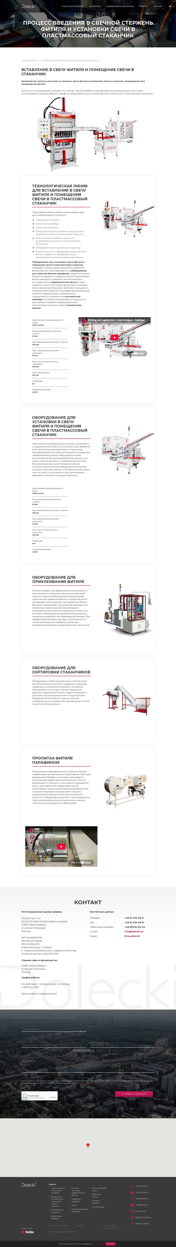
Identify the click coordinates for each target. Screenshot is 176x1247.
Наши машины (29, 60)
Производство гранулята (57, 1211)
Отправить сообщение (134, 1094)
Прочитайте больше (98, 1244)
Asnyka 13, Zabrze (142, 1223)
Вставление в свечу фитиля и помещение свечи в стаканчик (57, 1201)
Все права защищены (57, 1225)
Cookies (79, 1225)
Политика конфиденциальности (62, 1232)
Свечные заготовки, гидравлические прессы (78, 1191)
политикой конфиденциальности (90, 1083)
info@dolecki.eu (134, 931)
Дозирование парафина (56, 1217)
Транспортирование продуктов (79, 1210)
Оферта (52, 1184)
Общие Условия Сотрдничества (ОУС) (112, 1226)
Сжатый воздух (98, 1207)
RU (170, 6)
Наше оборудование (73, 6)
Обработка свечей (96, 1195)
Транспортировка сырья (99, 1189)
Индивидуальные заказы (119, 6)
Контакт (158, 6)
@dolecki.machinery (143, 1217)
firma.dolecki (132, 936)
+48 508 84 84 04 (142, 1199)
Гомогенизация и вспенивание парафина (58, 1190)
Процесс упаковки (96, 1202)
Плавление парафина (76, 1200)
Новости (143, 6)
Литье (74, 1205)
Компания (95, 6)
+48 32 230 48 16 (141, 1192)
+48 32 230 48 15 (141, 1186)
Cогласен (110, 1244)
